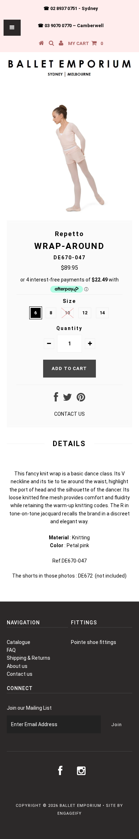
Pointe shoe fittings (93, 642)
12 (84, 312)
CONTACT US (69, 414)
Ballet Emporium (80, 805)
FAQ (11, 650)
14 (102, 312)
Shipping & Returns (28, 658)
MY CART (85, 43)
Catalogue (18, 642)
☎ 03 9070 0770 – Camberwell (71, 25)
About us (17, 666)
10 (67, 312)
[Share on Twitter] (67, 399)
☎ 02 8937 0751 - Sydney (70, 8)
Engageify (69, 813)
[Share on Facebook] (56, 399)
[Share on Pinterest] (81, 399)
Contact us (19, 674)
